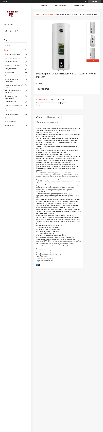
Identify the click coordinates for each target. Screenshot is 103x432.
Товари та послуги (79, 6)
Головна (44, 6)
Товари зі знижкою (60, 6)
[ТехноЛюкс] (15, 13)
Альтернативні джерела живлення (13, 91)
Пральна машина (10, 121)
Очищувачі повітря (11, 69)
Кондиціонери (9, 125)
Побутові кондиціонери (12, 54)
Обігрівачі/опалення (11, 114)
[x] (39, 265)
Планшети (8, 118)
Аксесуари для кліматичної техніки (14, 86)
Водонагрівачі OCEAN (49, 14)
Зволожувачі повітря (12, 65)
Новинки (7, 45)
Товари (6, 50)
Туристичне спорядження (13, 105)
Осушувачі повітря (11, 61)
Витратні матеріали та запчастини (12, 80)
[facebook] (37, 265)
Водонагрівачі (9, 72)
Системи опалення (11, 76)
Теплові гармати (10, 101)
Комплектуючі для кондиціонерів (11, 97)
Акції (5, 40)
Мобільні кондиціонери (12, 58)
